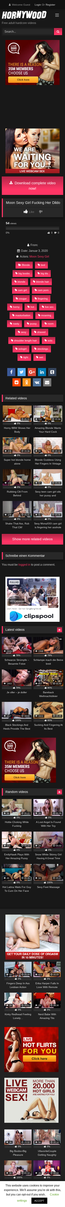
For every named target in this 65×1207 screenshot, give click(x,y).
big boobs (24, 273)
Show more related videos (32, 539)
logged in (24, 564)
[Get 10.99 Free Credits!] (32, 83)
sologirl (22, 348)
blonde (21, 281)
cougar (23, 298)
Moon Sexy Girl (39, 256)
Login (38, 4)
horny (16, 306)
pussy (33, 323)
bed (43, 264)
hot (32, 306)
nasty (16, 323)
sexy (23, 332)
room (51, 323)
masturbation (22, 315)
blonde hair (42, 281)
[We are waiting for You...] (32, 172)
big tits (44, 273)
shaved (41, 332)
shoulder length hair (25, 340)
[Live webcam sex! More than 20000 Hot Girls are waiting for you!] (31, 1121)
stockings (42, 348)
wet (41, 357)
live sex (49, 306)
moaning (46, 315)
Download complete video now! (35, 185)
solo (50, 340)
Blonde (26, 264)
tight (25, 357)
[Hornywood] (26, 15)
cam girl (22, 290)
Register (50, 4)
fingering (43, 298)
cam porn (43, 290)
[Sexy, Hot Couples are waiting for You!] (32, 958)
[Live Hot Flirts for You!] (31, 1071)
